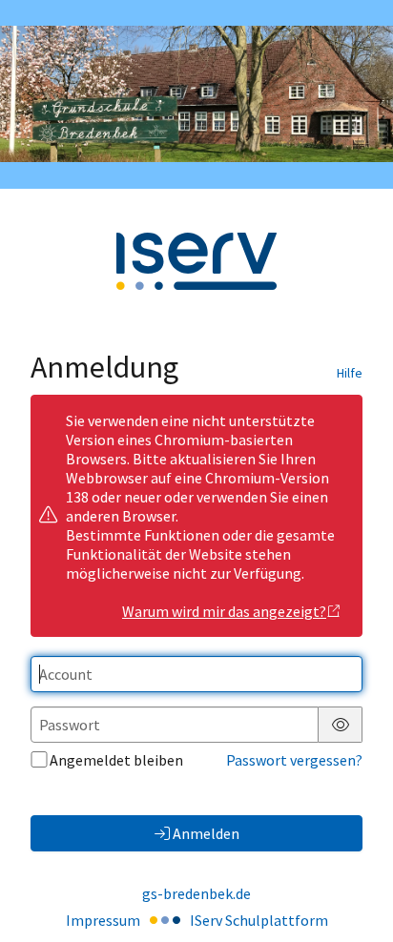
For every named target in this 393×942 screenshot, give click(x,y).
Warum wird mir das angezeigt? (224, 611)
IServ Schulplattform (259, 920)
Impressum (103, 920)
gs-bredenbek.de (196, 893)
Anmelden (206, 833)
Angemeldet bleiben (116, 759)
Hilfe (349, 372)
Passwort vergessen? (294, 759)
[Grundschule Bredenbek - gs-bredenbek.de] (196, 94)
